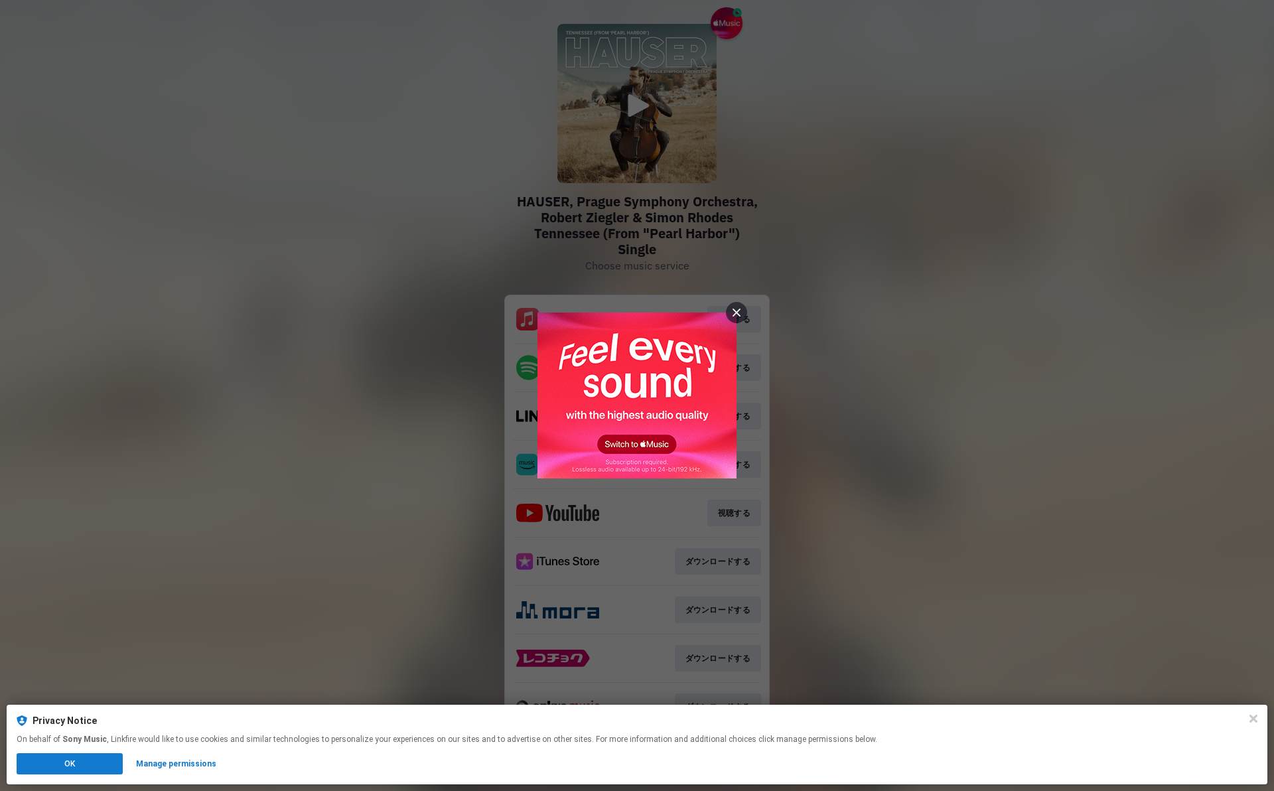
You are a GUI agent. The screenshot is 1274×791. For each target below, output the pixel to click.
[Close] (1253, 718)
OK (69, 763)
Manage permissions (176, 763)
